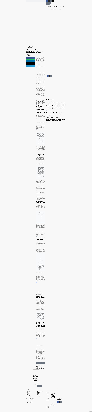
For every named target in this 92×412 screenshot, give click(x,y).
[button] (30, 58)
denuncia (54, 104)
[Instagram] (49, 1)
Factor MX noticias (50, 6)
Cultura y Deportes (53, 9)
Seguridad (28, 394)
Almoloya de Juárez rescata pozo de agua (52, 404)
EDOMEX (64, 6)
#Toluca (50, 102)
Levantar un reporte (29, 401)
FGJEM (50, 105)
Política (28, 393)
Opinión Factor (59, 9)
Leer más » (47, 116)
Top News (32, 46)
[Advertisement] (54, 57)
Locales (60, 6)
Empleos (38, 396)
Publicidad (38, 393)
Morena (59, 106)
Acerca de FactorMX (40, 390)
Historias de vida (29, 392)
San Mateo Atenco (63, 107)
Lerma (47, 106)
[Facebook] (47, 1)
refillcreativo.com (59, 399)
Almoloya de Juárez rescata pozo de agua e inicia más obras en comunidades (56, 120)
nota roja (62, 106)
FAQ (37, 394)
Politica (54, 107)
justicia (64, 105)
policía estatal (51, 107)
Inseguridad (59, 105)
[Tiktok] (51, 1)
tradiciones (63, 108)
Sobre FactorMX (56, 6)
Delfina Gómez (50, 104)
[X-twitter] (53, 1)
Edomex (60, 104)
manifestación (51, 106)
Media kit (38, 395)
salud (59, 107)
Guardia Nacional (55, 105)
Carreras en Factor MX (30, 402)
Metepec (55, 106)
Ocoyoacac (47, 107)
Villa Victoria (38, 336)
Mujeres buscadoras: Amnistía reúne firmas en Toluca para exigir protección (56, 113)
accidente (58, 102)
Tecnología (28, 395)
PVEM (57, 107)
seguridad (54, 108)
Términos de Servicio (40, 391)
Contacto (38, 392)
